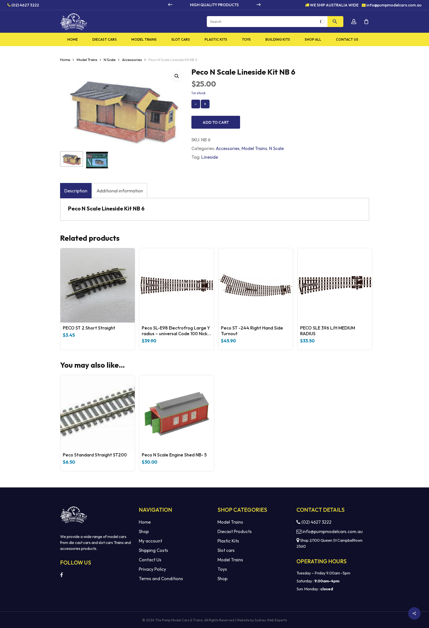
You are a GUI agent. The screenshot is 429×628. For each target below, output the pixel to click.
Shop (144, 531)
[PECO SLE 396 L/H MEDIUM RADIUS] (335, 285)
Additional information (120, 191)
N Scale (110, 59)
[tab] (76, 190)
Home (65, 59)
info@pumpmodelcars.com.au (394, 4)
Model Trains (87, 59)
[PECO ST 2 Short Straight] (97, 285)
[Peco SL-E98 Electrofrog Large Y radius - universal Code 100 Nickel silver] (176, 285)
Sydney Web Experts (271, 620)
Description (75, 191)
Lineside (209, 157)
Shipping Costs (153, 550)
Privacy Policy (152, 569)
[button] (176, 76)
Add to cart (216, 122)
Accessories (132, 59)
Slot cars (226, 550)
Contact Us (150, 560)
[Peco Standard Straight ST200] (97, 412)
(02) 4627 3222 (25, 4)
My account (150, 541)
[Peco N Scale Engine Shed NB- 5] (176, 412)
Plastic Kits (228, 541)
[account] (354, 21)
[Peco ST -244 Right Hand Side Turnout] (255, 285)
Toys (222, 569)
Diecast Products (234, 531)
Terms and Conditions (161, 578)
